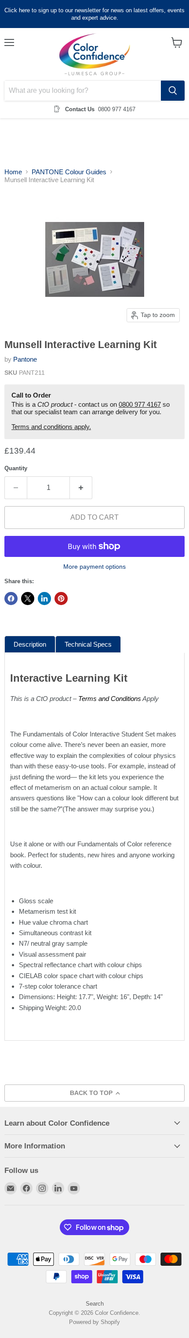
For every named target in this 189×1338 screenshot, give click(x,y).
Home (13, 172)
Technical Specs (88, 644)
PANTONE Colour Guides (69, 172)
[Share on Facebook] (11, 598)
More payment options (94, 566)
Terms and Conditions (109, 698)
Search (95, 1303)
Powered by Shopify (94, 1322)
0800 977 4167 (140, 404)
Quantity (15, 468)
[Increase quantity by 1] (81, 487)
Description (30, 644)
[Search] (173, 91)
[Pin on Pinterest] (61, 598)
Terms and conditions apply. (51, 426)
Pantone (25, 359)
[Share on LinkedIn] (44, 598)
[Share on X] (27, 598)
